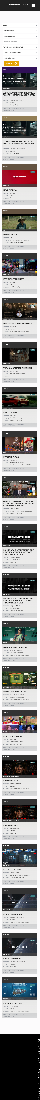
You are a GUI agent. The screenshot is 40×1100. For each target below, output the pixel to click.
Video (32, 74)
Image (32, 305)
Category (6, 105)
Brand (7, 102)
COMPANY (6, 100)
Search (9, 63)
